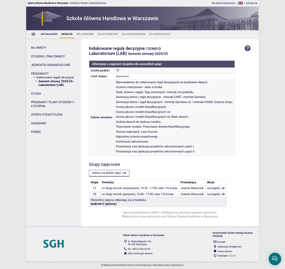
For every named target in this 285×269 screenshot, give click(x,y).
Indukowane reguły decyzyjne (55, 77)
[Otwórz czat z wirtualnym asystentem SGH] (275, 259)
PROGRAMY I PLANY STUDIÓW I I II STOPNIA (52, 104)
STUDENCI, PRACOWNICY (48, 56)
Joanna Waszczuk (192, 188)
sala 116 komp (167, 188)
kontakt (221, 242)
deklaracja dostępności (230, 246)
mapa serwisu (225, 251)
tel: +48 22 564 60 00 (139, 249)
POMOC (36, 132)
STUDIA (36, 93)
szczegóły (213, 188)
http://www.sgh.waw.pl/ (140, 253)
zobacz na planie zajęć (106, 173)
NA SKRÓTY (39, 47)
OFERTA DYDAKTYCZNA (47, 114)
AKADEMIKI (38, 123)
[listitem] (49, 34)
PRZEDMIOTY (40, 73)
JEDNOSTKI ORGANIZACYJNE (50, 65)
